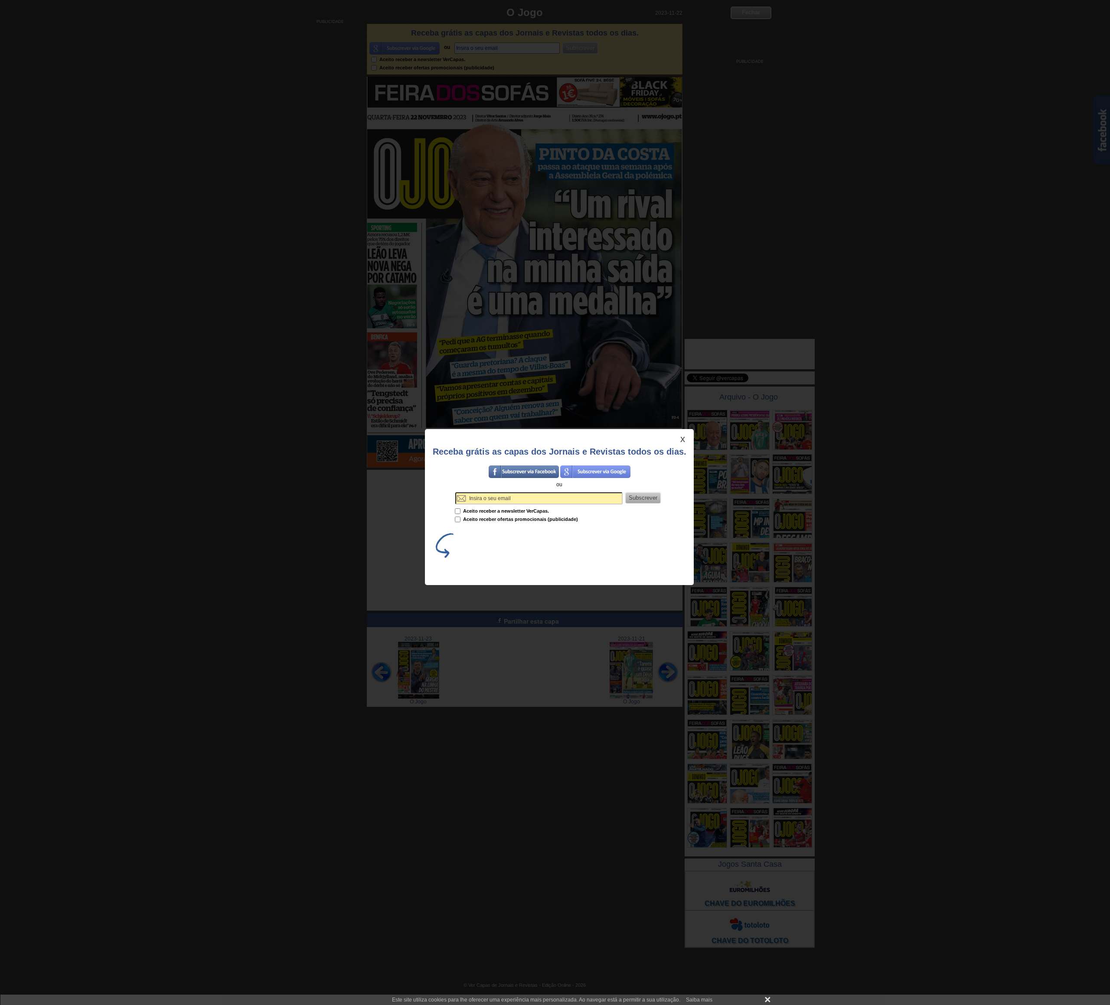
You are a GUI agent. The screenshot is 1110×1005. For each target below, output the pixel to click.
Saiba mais (699, 1000)
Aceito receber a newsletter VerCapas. (505, 511)
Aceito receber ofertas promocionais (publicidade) (520, 519)
